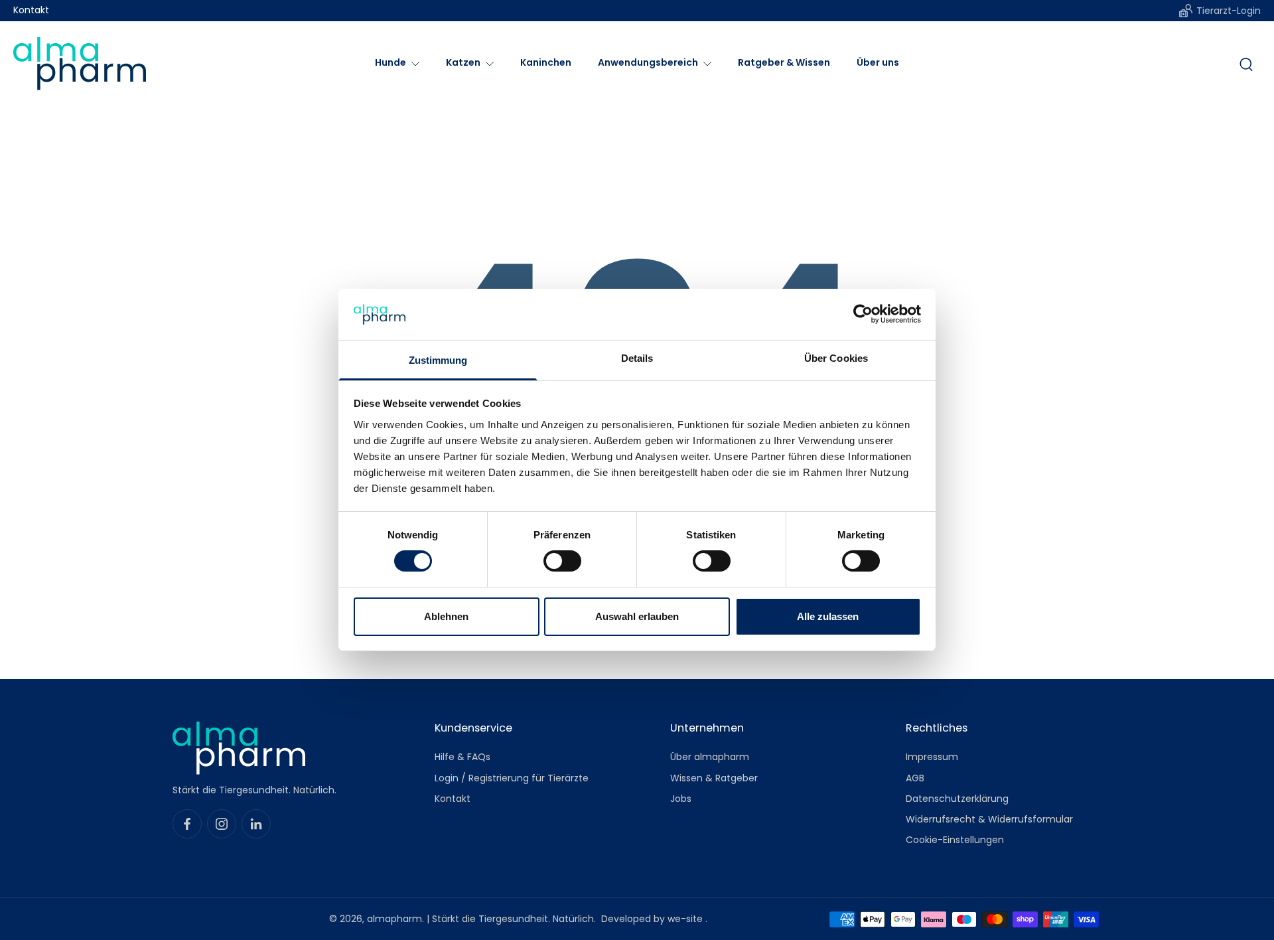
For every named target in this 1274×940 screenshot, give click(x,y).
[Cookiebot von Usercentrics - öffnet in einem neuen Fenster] (863, 314)
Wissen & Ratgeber (714, 777)
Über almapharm (709, 757)
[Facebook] (187, 823)
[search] (1246, 63)
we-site (686, 918)
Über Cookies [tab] (836, 358)
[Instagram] (221, 823)
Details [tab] (637, 358)
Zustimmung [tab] (438, 360)
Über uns (878, 62)
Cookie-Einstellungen (955, 840)
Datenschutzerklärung (957, 798)
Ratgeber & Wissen (784, 62)
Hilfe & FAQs (462, 757)
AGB (915, 777)
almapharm (394, 918)
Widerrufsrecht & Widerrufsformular (989, 819)
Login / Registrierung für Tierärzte (512, 777)
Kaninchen (545, 62)
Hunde (390, 62)
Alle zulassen (828, 616)
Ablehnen (446, 616)
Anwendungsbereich (648, 62)
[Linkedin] (256, 823)
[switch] (562, 561)
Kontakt (31, 10)
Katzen (463, 62)
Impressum (932, 757)
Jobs (680, 798)
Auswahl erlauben (637, 616)
